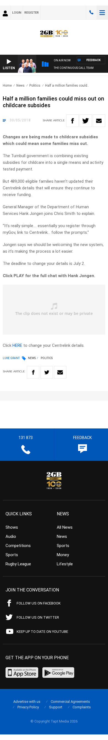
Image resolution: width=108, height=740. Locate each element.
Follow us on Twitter (38, 617)
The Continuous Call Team (74, 67)
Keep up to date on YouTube (42, 631)
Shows (12, 527)
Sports (12, 554)
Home (7, 85)
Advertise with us (26, 701)
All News (65, 527)
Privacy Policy (28, 707)
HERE (17, 345)
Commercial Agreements (70, 701)
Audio (11, 536)
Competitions (18, 545)
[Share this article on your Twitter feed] (85, 120)
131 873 (91, 12)
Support (55, 707)
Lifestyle (65, 563)
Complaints (82, 707)
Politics (34, 85)
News (20, 85)
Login (16, 12)
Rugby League (18, 563)
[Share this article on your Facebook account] (72, 120)
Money (63, 554)
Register (31, 12)
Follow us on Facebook (39, 603)
